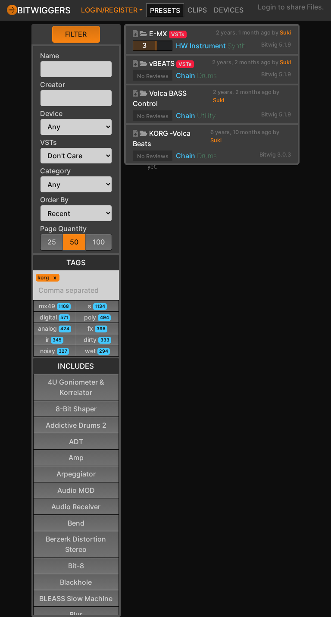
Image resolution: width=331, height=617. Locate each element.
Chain (185, 75)
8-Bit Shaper (76, 408)
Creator (52, 84)
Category (55, 170)
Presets (165, 10)
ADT (76, 441)
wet (96, 350)
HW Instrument (201, 45)
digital (54, 317)
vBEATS (162, 63)
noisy (53, 350)
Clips (197, 10)
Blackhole (76, 582)
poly (96, 317)
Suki (285, 32)
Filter (76, 34)
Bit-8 (76, 565)
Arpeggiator (76, 474)
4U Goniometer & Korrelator (76, 387)
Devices (229, 10)
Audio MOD (76, 490)
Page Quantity (63, 228)
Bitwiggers (44, 10)
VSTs (48, 142)
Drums (207, 75)
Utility (206, 115)
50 (74, 242)
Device (51, 113)
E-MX (158, 33)
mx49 (54, 306)
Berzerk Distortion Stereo (76, 544)
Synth (237, 45)
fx (96, 328)
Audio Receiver (75, 506)
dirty (96, 339)
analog (53, 328)
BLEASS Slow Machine (75, 598)
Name (49, 55)
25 (51, 242)
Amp (76, 457)
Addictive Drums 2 (76, 425)
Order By (54, 199)
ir (54, 339)
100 (99, 242)
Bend (76, 523)
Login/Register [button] (109, 10)
